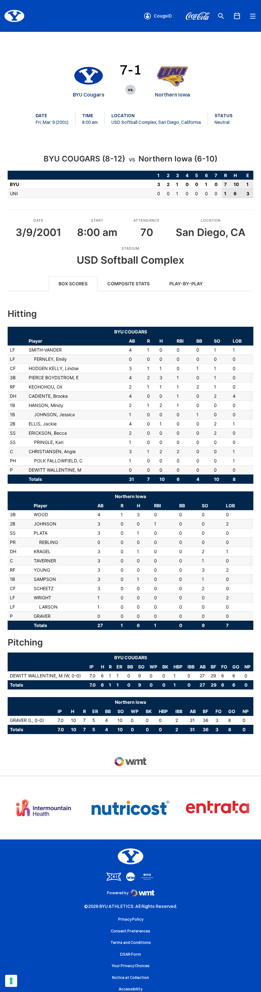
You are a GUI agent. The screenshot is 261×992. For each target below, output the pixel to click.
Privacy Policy (130, 919)
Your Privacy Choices (131, 965)
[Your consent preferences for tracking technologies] (11, 981)
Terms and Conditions (130, 942)
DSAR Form (130, 954)
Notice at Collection (130, 977)
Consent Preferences (130, 931)
